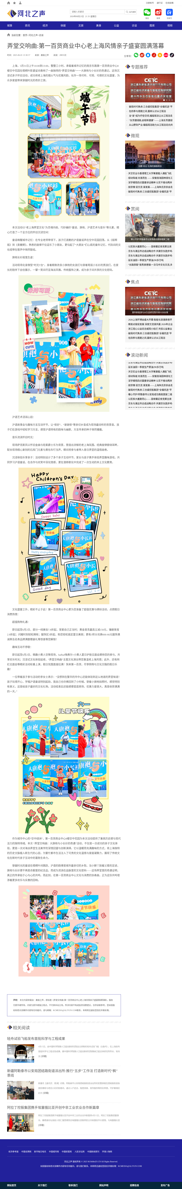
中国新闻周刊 (93, 1152)
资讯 (27, 25)
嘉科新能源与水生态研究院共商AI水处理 (150, 312)
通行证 (160, 3)
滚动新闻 (139, 355)
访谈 (134, 25)
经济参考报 (13, 1152)
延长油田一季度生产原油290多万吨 (146, 260)
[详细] (44, 1056)
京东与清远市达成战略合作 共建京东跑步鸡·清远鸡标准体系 (150, 251)
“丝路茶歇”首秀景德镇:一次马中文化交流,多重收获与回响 (150, 265)
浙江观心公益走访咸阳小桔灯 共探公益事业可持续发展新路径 (150, 329)
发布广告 (165, 1185)
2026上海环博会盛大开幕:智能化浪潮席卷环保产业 (150, 320)
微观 (135, 135)
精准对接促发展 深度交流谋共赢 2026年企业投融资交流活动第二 (150, 325)
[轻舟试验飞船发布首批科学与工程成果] (22, 1062)
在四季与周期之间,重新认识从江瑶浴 (147, 111)
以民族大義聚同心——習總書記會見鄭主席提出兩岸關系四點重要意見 (149, 389)
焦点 (135, 282)
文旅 (80, 25)
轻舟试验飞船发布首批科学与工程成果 (36, 1039)
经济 (45, 25)
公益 (116, 25)
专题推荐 (139, 67)
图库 (152, 25)
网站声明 (103, 1185)
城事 (9, 25)
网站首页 (11, 1185)
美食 (98, 25)
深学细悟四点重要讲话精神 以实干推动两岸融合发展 (150, 183)
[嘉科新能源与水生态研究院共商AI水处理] (150, 301)
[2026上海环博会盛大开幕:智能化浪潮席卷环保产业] (150, 88)
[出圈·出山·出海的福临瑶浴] (150, 155)
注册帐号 (150, 3)
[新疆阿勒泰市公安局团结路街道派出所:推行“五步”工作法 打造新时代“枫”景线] (22, 1099)
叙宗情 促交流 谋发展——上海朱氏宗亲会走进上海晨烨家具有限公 (150, 187)
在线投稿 (169, 3)
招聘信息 (134, 1185)
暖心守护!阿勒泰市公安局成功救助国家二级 (150, 239)
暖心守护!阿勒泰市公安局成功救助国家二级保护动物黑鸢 (150, 385)
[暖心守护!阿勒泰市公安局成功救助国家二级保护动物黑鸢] (150, 228)
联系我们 (73, 1185)
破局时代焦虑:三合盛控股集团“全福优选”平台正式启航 (150, 192)
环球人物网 (107, 1152)
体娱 (63, 25)
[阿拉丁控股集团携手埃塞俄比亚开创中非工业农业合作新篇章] (22, 1131)
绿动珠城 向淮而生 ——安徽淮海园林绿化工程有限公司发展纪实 (150, 178)
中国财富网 (67, 1152)
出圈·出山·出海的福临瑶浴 (150, 166)
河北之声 (33, 35)
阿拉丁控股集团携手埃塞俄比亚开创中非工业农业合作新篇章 (53, 1107)
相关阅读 (21, 1027)
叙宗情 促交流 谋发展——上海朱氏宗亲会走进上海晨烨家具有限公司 (150, 376)
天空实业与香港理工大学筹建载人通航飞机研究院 (149, 174)
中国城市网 (54, 1152)
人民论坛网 (79, 1152)
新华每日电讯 (40, 1152)
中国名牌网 (26, 1152)
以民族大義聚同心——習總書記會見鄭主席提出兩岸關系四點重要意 (149, 247)
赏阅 (135, 208)
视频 (169, 25)
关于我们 (42, 1185)
